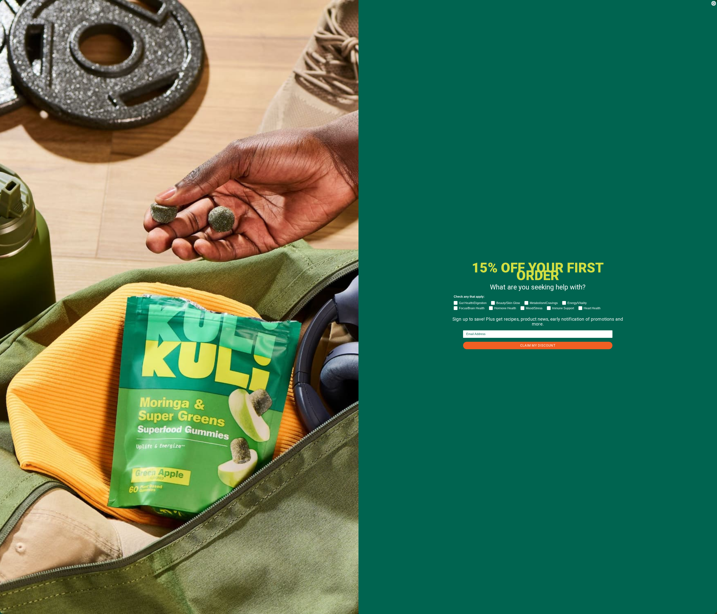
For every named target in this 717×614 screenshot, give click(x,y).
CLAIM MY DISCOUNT (537, 345)
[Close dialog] (714, 3)
